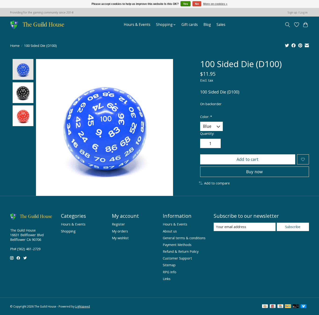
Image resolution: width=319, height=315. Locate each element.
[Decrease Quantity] (205, 143)
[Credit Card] (280, 306)
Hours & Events (137, 24)
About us (170, 231)
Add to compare (217, 183)
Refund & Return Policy (180, 251)
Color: (206, 116)
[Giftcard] (273, 306)
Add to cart (248, 159)
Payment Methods (177, 244)
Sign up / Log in (297, 12)
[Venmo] (304, 306)
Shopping (68, 231)
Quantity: (207, 133)
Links (166, 278)
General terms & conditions (184, 237)
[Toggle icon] (287, 25)
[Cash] (265, 306)
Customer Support (177, 258)
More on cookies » (215, 4)
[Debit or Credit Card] (296, 306)
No (197, 4)
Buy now (254, 171)
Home (15, 45)
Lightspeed (82, 306)
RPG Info (169, 272)
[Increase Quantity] (215, 143)
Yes (185, 4)
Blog (207, 24)
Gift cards (189, 24)
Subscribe (292, 226)
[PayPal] (288, 306)
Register (118, 224)
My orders (120, 231)
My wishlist (120, 237)
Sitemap (169, 265)
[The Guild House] (38, 24)
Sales (220, 24)
